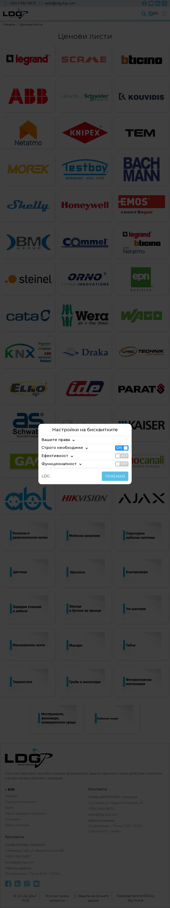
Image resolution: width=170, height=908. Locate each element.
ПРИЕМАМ (115, 476)
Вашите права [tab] (55, 439)
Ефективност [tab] (54, 455)
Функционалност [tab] (59, 464)
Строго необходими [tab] (62, 448)
